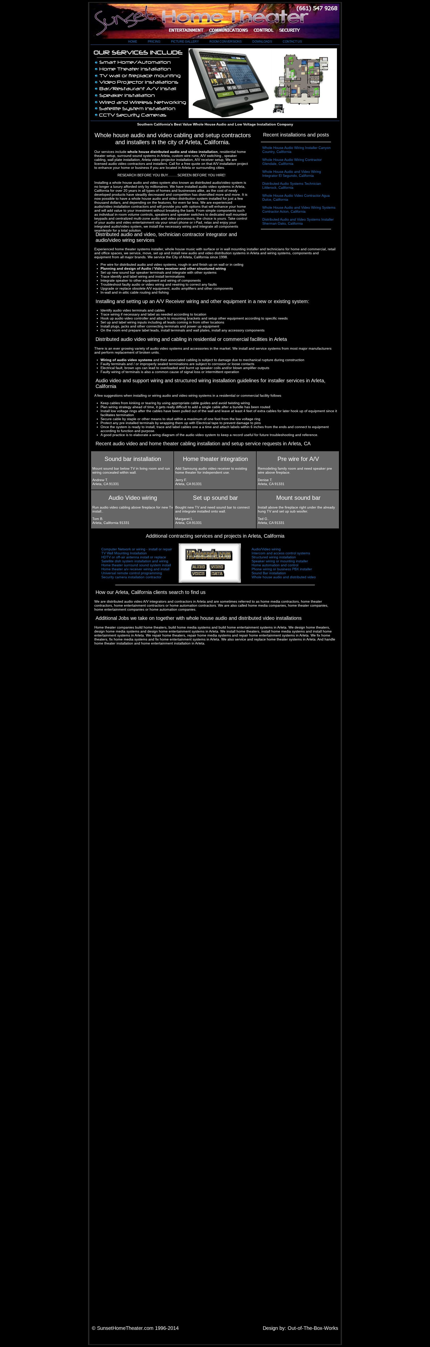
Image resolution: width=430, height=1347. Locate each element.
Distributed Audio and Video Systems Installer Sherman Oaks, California (298, 221)
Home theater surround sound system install (136, 565)
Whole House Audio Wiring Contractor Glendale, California (292, 162)
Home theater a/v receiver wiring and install (135, 569)
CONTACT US (292, 41)
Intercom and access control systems (281, 553)
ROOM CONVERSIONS (226, 41)
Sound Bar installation (269, 573)
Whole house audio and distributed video (284, 577)
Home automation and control (275, 565)
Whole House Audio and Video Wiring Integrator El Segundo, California (291, 174)
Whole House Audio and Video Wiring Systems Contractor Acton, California (298, 209)
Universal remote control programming (131, 573)
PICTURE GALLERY (185, 41)
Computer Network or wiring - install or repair (136, 549)
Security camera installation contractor (131, 577)
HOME (132, 41)
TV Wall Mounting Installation (124, 553)
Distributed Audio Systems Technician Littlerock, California (291, 186)
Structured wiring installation (274, 557)
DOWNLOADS (262, 41)
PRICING (154, 41)
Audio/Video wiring (266, 549)
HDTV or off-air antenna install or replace (133, 557)
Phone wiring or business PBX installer (282, 569)
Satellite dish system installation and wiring (134, 561)
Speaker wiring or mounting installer (280, 561)
